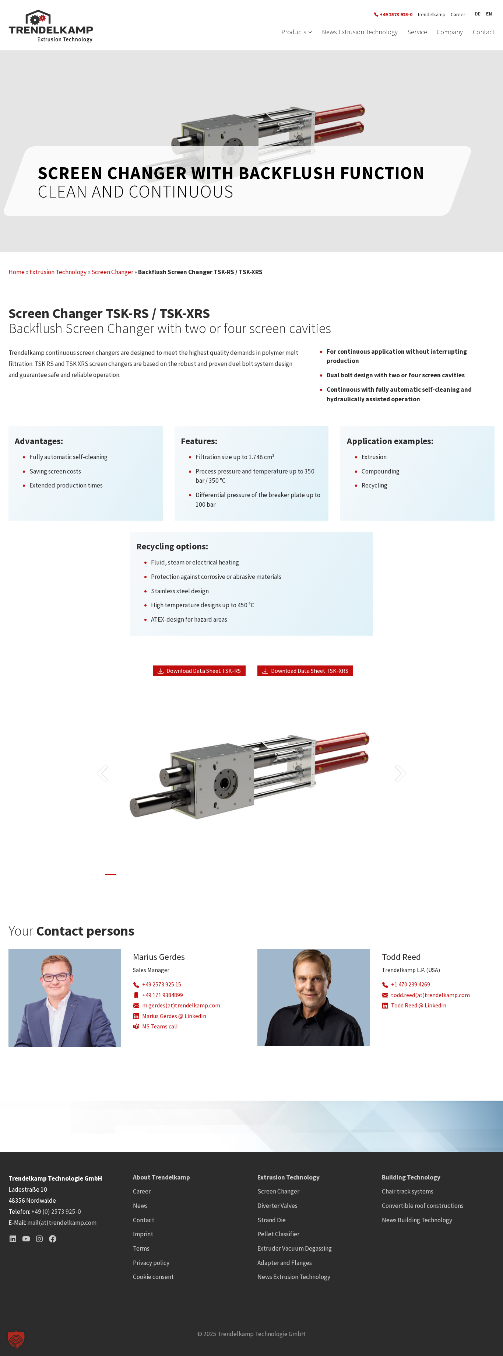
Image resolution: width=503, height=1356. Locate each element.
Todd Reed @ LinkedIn (418, 1005)
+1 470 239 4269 (410, 984)
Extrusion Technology (58, 272)
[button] (16, 1340)
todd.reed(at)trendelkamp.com (430, 995)
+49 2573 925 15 (161, 984)
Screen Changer (112, 272)
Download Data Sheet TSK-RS (203, 670)
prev (131, 781)
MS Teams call (160, 1026)
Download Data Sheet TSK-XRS (309, 670)
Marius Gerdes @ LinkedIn (174, 1016)
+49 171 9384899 (162, 995)
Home (16, 272)
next (372, 781)
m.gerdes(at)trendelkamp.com (181, 1005)
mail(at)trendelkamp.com (61, 1223)
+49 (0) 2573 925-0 (56, 1212)
